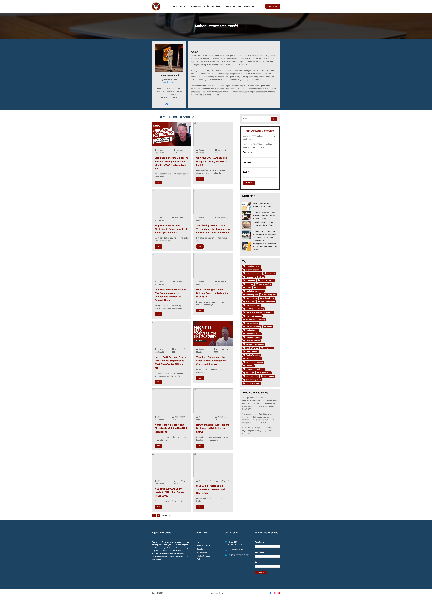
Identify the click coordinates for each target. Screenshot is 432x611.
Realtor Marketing (253, 333)
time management (253, 380)
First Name (248, 152)
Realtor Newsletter (253, 337)
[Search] (274, 119)
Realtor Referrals (253, 340)
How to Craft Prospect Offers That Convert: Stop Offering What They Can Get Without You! (170, 363)
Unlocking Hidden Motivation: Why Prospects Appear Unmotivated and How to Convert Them (170, 295)
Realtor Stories (252, 348)
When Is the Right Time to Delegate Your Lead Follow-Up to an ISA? (212, 293)
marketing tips (270, 294)
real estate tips (252, 323)
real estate (250, 301)
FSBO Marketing (267, 280)
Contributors (201, 549)
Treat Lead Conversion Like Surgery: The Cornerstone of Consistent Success (211, 361)
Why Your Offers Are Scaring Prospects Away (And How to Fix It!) (211, 161)
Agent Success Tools (205, 545)
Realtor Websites (253, 355)
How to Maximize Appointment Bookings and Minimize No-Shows (212, 428)
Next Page (166, 515)
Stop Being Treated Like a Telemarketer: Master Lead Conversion (210, 489)
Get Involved (202, 552)
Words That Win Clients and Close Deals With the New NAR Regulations (171, 428)
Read (158, 182)
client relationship (253, 270)
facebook (271, 273)
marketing (260, 287)
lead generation (265, 284)
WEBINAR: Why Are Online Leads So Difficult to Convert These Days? (170, 492)
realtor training (252, 351)
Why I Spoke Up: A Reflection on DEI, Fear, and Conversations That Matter (265, 247)
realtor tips (268, 348)
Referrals (249, 365)
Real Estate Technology (255, 319)
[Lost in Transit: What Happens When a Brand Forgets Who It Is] (246, 225)
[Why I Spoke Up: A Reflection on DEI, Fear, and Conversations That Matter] (246, 246)
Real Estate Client (268, 301)
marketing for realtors (254, 291)
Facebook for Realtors (255, 277)
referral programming (254, 362)
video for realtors (253, 383)
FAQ (198, 559)
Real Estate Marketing (255, 309)
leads (248, 287)
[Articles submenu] (187, 6)
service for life (252, 376)
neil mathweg (268, 298)
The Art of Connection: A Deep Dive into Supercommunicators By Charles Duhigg (264, 216)
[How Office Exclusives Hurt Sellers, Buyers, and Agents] (246, 206)
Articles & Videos (203, 556)
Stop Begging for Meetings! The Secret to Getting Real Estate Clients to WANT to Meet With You (171, 163)
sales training (265, 372)
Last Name (248, 162)
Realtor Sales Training (255, 344)
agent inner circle (253, 266)
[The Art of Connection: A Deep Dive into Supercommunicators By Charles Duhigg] (246, 216)
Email (246, 172)
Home (199, 542)
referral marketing (253, 358)
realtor (269, 326)
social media (269, 376)
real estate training (253, 326)
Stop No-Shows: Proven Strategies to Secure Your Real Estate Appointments (171, 229)
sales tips (250, 372)
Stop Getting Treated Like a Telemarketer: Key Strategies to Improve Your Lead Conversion (213, 229)
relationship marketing (255, 369)
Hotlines (249, 284)
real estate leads (253, 305)
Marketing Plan (252, 294)
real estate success (254, 316)
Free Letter (250, 280)
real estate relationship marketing (259, 312)
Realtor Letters (252, 330)
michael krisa (251, 298)
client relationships (253, 273)
